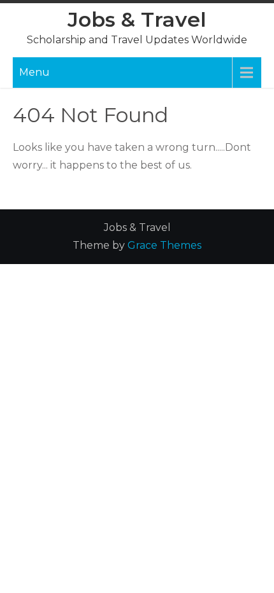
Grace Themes (164, 245)
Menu (34, 72)
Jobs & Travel (137, 19)
